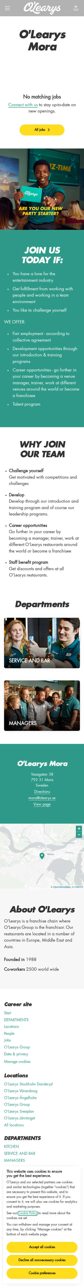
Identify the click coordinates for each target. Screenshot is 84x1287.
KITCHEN (11, 1147)
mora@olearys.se (42, 798)
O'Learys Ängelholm (20, 1098)
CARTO (78, 887)
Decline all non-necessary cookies (42, 1260)
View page (42, 804)
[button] (76, 8)
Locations (11, 1027)
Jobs (7, 1040)
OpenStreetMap (62, 887)
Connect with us (23, 105)
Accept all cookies (42, 1247)
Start (7, 1013)
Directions (42, 792)
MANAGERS (14, 1161)
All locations (14, 1125)
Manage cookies (17, 1062)
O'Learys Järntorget (19, 1118)
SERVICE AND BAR (19, 1154)
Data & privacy (16, 1054)
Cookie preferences (42, 1273)
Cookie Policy (27, 1213)
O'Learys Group (17, 1047)
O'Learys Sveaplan (19, 1111)
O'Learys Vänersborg (20, 1091)
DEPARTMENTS (16, 1020)
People (9, 1034)
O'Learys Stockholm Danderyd (28, 1084)
